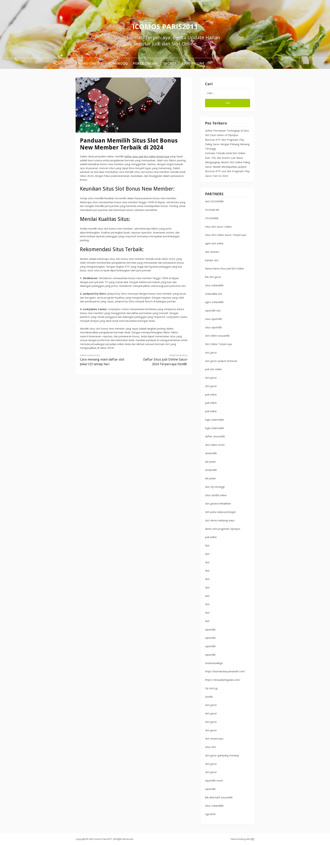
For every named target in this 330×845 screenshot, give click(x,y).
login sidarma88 (214, 419)
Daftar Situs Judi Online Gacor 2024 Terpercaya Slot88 (165, 360)
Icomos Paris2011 (165, 26)
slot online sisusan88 (217, 335)
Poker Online (145, 63)
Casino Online (89, 63)
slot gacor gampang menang (222, 755)
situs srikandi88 (214, 285)
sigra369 (210, 814)
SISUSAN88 (211, 218)
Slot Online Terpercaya (218, 344)
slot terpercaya (214, 738)
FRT (252, 839)
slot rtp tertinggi (215, 486)
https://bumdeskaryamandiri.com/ (225, 671)
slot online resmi (214, 444)
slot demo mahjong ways (220, 520)
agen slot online (214, 243)
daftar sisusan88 (215, 436)
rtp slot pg (211, 688)
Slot (207, 545)
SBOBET (170, 63)
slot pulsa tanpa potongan (220, 512)
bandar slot (211, 260)
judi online (211, 394)
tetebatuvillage (214, 663)
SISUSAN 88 (212, 209)
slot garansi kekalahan (218, 503)
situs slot (210, 747)
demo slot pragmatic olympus (222, 528)
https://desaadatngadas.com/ (222, 679)
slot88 (209, 696)
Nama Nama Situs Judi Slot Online (224, 268)
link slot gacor (213, 277)
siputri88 (210, 629)
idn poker (210, 461)
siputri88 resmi (214, 780)
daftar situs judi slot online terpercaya (146, 156)
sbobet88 (211, 453)
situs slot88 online (216, 495)
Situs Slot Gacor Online (218, 226)
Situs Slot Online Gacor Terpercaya (225, 235)
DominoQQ (118, 63)
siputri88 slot (213, 310)
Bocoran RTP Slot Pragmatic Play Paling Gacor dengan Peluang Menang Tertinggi (227, 144)
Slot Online (193, 63)
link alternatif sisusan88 (219, 797)
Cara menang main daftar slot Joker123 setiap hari (102, 360)
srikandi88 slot (213, 293)
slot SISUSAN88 (214, 201)
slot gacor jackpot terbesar (221, 361)
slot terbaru (212, 251)
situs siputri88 (213, 319)
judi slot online (213, 369)
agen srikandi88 (214, 302)
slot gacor (211, 352)
